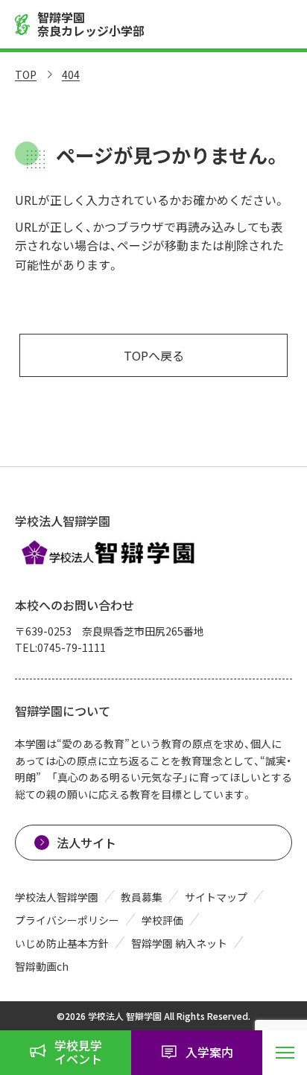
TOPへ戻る (154, 355)
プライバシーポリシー (67, 920)
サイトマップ (216, 897)
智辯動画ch (42, 966)
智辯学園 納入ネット (179, 943)
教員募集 (141, 897)
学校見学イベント (78, 1052)
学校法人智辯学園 (56, 897)
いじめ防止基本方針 (62, 943)
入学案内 (209, 1052)
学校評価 (162, 920)
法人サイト (86, 843)
